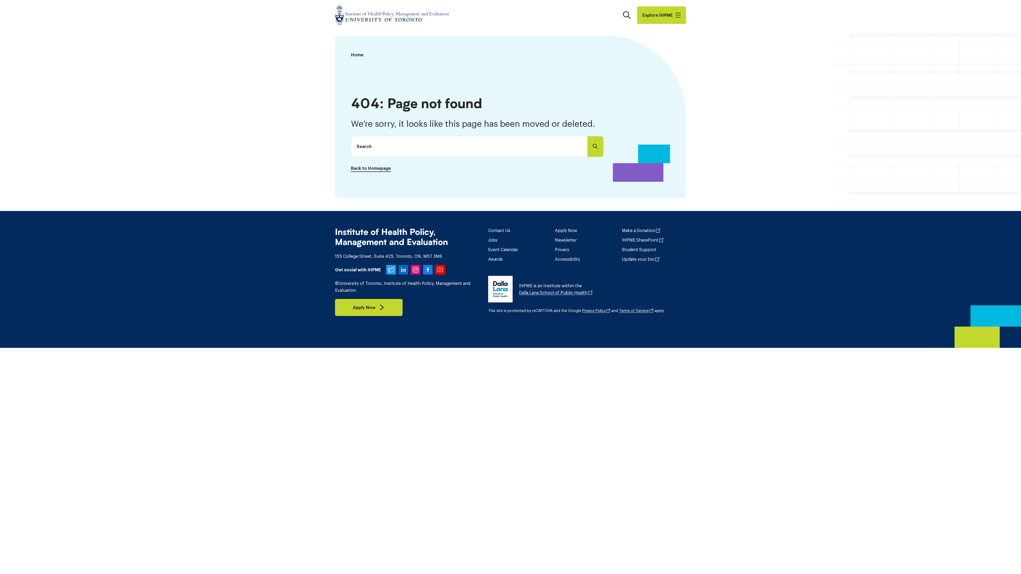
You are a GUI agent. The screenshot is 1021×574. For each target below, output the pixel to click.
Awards (495, 259)
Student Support (639, 249)
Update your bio (638, 259)
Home (357, 55)
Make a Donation (638, 230)
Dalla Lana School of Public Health (553, 292)
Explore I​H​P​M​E (657, 15)
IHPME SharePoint (640, 240)
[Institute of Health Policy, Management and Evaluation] (392, 15)
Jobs (492, 240)
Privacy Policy (594, 311)
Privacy (562, 249)
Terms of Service (634, 311)
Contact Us (499, 230)
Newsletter (566, 240)
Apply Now (566, 230)
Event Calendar (503, 249)
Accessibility (567, 259)
